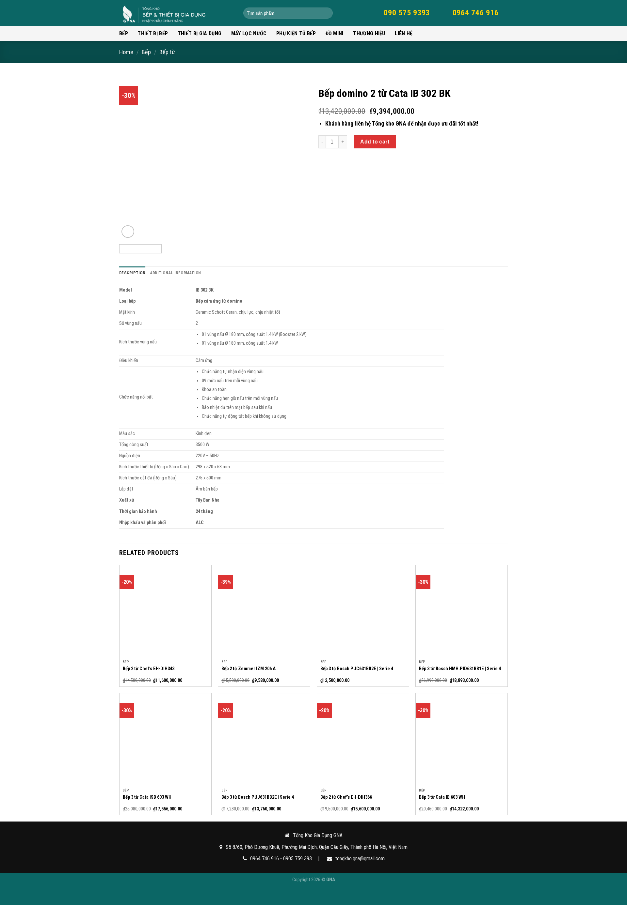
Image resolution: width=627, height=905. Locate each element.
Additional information (175, 272)
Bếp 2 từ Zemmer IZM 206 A (248, 668)
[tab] (132, 272)
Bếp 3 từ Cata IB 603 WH (442, 797)
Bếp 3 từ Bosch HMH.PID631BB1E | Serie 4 (460, 668)
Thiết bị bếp (152, 33)
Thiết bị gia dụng (199, 33)
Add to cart (374, 141)
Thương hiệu (369, 33)
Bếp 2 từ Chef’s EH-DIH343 (148, 668)
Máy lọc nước (249, 33)
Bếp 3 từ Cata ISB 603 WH (147, 797)
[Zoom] (127, 231)
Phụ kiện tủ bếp (296, 33)
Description (132, 272)
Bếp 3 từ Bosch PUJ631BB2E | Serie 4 (257, 797)
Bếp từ (167, 52)
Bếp (123, 33)
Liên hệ (403, 33)
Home (126, 52)
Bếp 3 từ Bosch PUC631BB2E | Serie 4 (356, 668)
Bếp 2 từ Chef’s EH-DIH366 (346, 797)
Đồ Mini (335, 33)
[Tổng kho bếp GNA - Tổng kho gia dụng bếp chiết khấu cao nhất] (176, 13)
